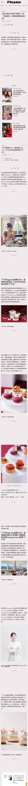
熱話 (12, 24)
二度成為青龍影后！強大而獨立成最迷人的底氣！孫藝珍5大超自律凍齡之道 (19, 111)
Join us (24, 5)
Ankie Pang (4, 154)
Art (6, 5)
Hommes (19, 5)
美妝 (12, 160)
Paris (15, 5)
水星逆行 (20, 88)
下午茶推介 (7, 160)
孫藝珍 (19, 106)
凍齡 (16, 106)
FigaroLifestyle (9, 158)
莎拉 (3, 21)
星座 (9, 24)
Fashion (2, 5)
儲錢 (14, 123)
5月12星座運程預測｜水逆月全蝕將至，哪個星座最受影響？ (19, 92)
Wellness (10, 5)
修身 (14, 106)
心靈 (5, 24)
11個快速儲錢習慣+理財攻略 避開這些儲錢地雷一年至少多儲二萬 (19, 127)
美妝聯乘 (16, 160)
